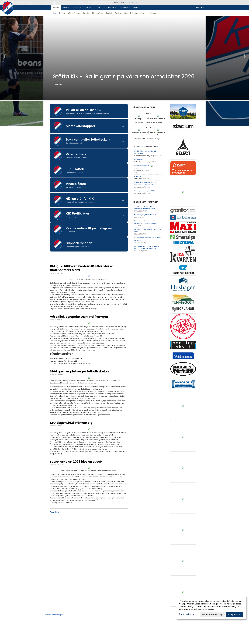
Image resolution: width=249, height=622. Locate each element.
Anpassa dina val (186, 614)
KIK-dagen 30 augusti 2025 (144, 191)
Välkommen (138, 159)
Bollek (87, 8)
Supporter (124, 8)
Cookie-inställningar (54, 614)
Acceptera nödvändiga (212, 614)
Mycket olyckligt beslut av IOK (145, 215)
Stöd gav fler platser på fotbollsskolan (79, 371)
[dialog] (211, 607)
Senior (65, 8)
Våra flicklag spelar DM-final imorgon (79, 317)
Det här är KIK (109, 8)
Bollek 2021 (138, 176)
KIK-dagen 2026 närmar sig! (72, 423)
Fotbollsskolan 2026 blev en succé (76, 462)
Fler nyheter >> (56, 512)
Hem (57, 8)
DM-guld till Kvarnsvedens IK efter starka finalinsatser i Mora (81, 268)
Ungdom (76, 8)
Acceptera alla (234, 614)
